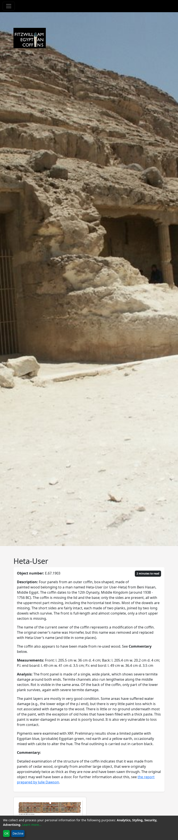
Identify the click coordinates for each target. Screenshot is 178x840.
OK (6, 833)
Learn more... (31, 825)
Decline (18, 833)
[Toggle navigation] (9, 6)
